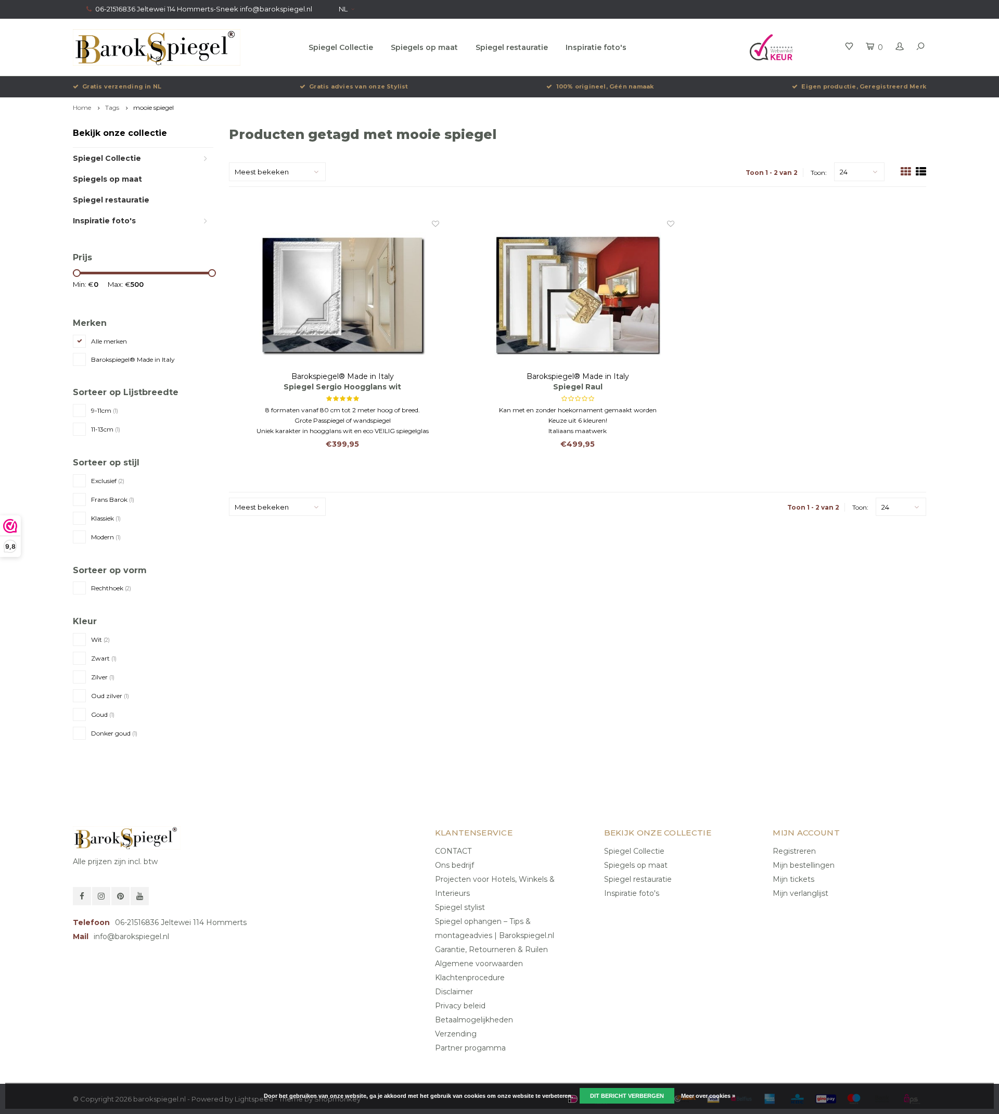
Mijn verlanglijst (800, 893)
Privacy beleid (460, 1005)
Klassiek (106, 518)
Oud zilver (110, 696)
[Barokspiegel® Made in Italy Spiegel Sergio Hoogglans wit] (343, 295)
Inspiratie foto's (596, 47)
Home (82, 107)
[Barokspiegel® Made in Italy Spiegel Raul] (578, 295)
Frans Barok (112, 499)
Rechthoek (111, 588)
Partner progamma (470, 1048)
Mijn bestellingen (804, 865)
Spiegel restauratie (512, 47)
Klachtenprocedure (470, 977)
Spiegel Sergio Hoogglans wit (342, 386)
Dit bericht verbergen (627, 1096)
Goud (102, 714)
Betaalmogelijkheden (474, 1019)
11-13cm (105, 429)
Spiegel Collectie (341, 47)
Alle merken (109, 341)
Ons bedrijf (454, 865)
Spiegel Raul (578, 386)
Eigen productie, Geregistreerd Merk (863, 86)
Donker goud (114, 733)
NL (343, 9)
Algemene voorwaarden (479, 963)
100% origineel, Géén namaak (605, 86)
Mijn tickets (793, 879)
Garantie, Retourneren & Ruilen (491, 949)
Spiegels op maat (424, 47)
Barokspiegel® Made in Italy (133, 359)
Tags (112, 107)
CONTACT (453, 851)
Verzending (456, 1034)
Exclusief (107, 481)
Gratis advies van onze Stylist (358, 86)
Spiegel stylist (460, 907)
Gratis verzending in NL (121, 86)
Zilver (102, 677)
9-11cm (104, 410)
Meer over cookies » (708, 1096)
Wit (100, 639)
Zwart (104, 658)
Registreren (794, 851)
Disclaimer (454, 991)
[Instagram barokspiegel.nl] (101, 896)
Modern (106, 537)
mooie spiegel (153, 107)
